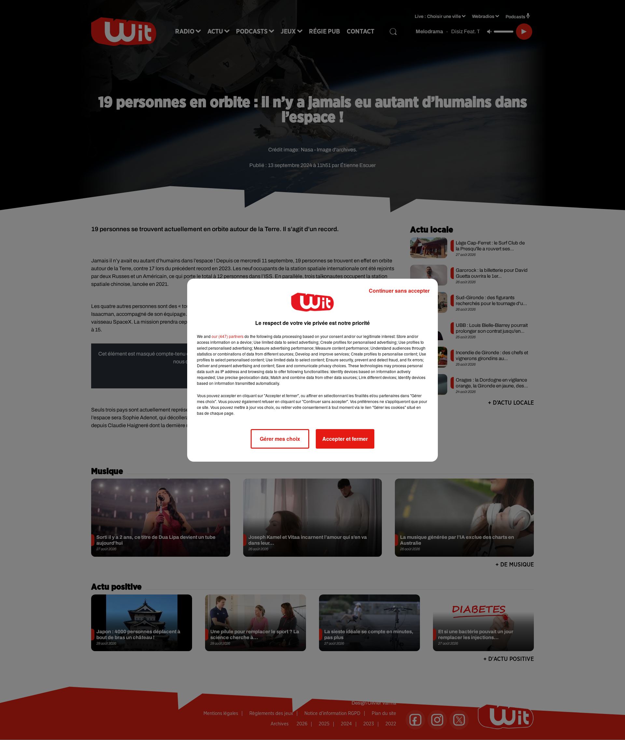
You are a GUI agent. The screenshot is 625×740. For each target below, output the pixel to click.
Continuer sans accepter (399, 290)
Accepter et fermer (345, 438)
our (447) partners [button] (227, 336)
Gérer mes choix (280, 438)
